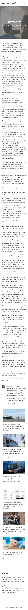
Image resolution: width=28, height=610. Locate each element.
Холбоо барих (18, 607)
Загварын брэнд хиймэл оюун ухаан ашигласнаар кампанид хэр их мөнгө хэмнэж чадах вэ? (13, 504)
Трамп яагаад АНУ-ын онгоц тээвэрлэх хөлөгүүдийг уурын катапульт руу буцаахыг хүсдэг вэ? (14, 426)
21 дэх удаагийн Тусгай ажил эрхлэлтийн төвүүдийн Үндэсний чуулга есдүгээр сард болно (14, 529)
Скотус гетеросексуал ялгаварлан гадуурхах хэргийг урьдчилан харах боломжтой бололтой (13, 373)
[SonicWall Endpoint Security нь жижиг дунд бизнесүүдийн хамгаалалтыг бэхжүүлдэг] (14, 473)
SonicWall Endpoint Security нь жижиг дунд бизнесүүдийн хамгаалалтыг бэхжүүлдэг (12, 479)
